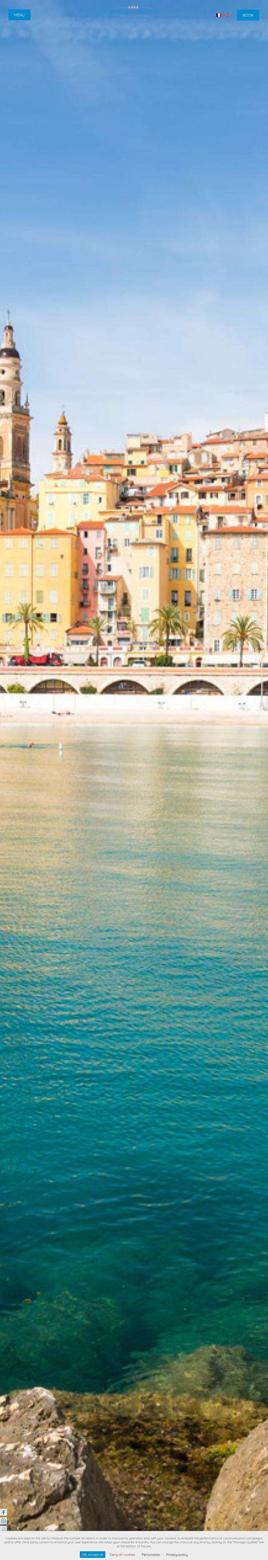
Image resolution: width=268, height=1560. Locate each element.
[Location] (3, 1529)
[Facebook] (3, 1512)
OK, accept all (92, 1554)
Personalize (151, 1554)
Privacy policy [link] (177, 1554)
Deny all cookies (122, 1554)
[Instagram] (3, 1520)
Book (248, 15)
